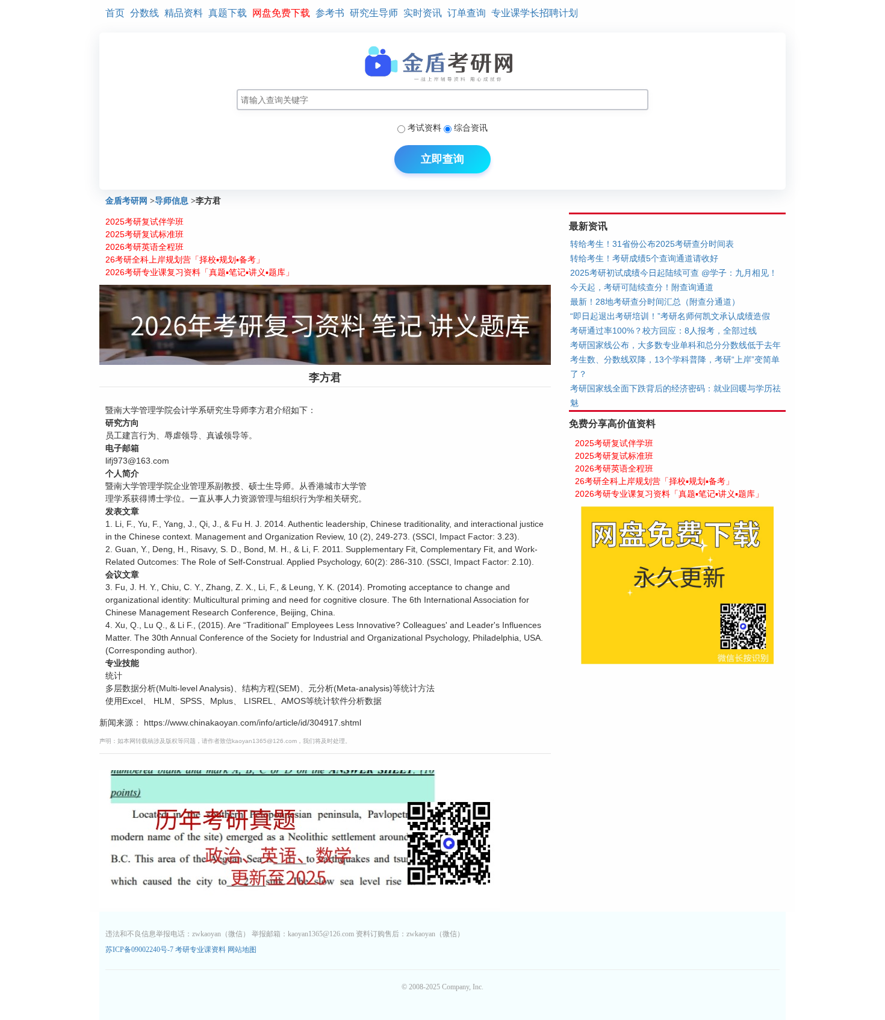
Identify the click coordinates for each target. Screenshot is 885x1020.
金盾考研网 (126, 200)
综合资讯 (471, 127)
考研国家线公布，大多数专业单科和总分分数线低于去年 (675, 345)
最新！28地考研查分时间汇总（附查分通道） (655, 301)
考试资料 (424, 127)
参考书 (329, 13)
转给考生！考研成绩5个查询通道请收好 (644, 258)
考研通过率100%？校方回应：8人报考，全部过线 (663, 330)
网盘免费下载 (281, 13)
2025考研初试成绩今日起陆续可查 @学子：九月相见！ (673, 273)
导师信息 (171, 200)
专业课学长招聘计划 (534, 13)
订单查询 (466, 13)
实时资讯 (422, 13)
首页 (115, 13)
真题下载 (227, 13)
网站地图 (242, 949)
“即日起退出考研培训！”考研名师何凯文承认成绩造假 (670, 316)
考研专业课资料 (200, 949)
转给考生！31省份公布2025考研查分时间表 (652, 244)
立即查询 (442, 159)
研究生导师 (374, 13)
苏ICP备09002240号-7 (140, 949)
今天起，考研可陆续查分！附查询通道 (641, 287)
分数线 (144, 13)
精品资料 (183, 13)
